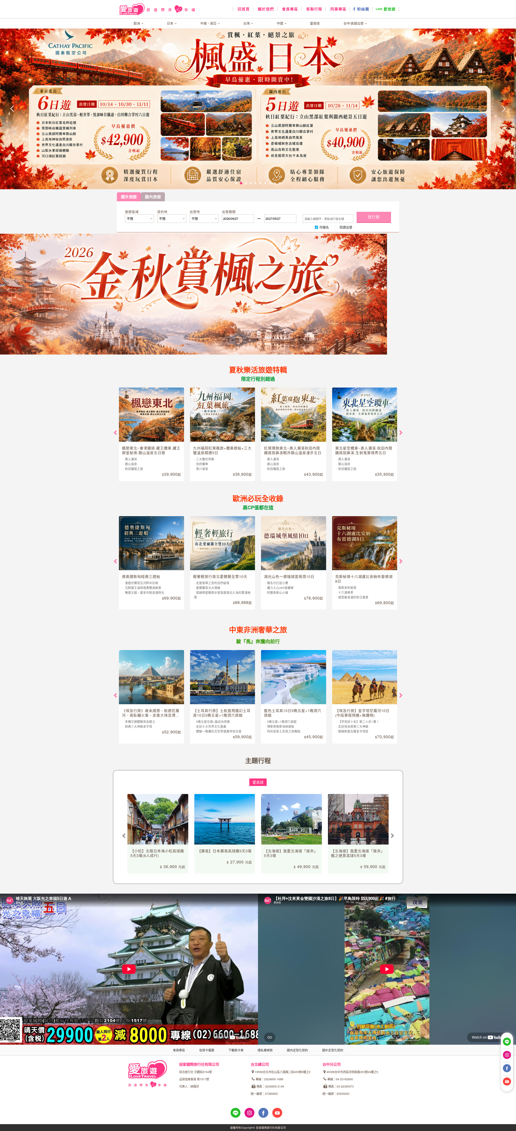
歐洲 (137, 23)
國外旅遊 (129, 197)
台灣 (247, 23)
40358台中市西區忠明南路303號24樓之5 (352, 1072)
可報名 (324, 227)
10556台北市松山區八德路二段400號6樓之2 (282, 1072)
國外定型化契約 (332, 1050)
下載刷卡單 (235, 1050)
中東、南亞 (208, 23)
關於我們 (265, 9)
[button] (51, 108)
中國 (280, 23)
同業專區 (337, 9)
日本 (170, 23)
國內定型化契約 (297, 1050)
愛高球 (315, 23)
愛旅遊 (389, 9)
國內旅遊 (153, 197)
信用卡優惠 (206, 1050)
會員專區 (289, 9)
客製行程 (313, 9)
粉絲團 (362, 9)
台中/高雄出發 (353, 23)
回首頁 (243, 9)
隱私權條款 (265, 1050)
